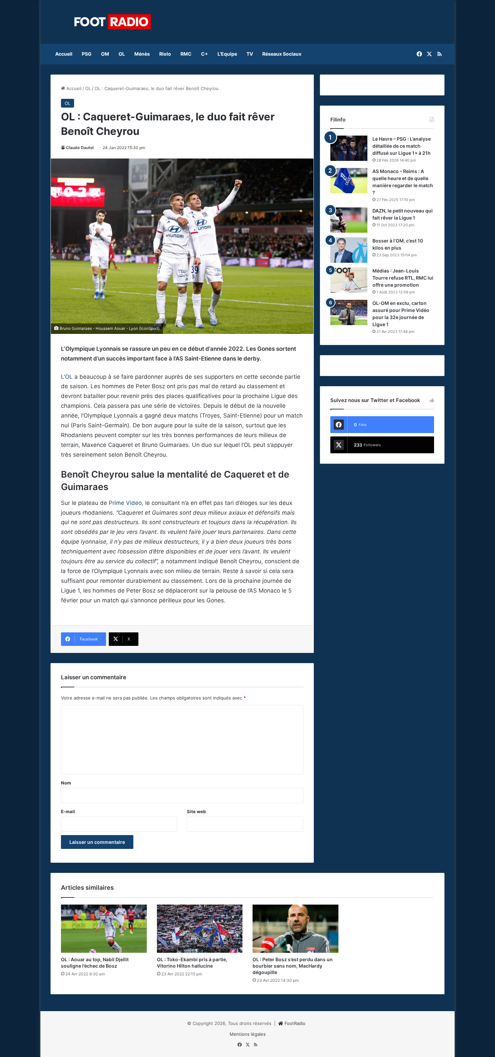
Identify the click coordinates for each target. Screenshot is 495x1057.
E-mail (68, 811)
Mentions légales (248, 1034)
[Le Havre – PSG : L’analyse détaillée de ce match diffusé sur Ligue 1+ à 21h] (348, 148)
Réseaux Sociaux (281, 54)
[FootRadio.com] (113, 22)
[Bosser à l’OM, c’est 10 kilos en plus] (348, 250)
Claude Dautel (80, 147)
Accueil (63, 54)
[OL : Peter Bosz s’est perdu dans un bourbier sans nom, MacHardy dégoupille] (295, 929)
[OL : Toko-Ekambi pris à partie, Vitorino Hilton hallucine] (200, 929)
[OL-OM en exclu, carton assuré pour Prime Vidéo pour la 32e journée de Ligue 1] (348, 312)
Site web (196, 811)
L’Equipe (227, 54)
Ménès (142, 54)
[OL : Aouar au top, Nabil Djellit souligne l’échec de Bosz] (104, 929)
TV (249, 54)
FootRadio (295, 1023)
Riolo (165, 54)
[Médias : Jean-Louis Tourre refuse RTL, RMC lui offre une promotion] (348, 280)
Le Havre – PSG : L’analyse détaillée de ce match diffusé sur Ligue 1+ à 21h (401, 146)
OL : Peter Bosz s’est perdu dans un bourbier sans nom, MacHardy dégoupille (293, 965)
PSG (87, 54)
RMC (186, 54)
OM (105, 54)
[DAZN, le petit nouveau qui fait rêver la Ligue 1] (348, 220)
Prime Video (125, 502)
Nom (66, 782)
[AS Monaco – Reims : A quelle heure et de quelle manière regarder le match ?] (348, 180)
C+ (204, 54)
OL (122, 54)
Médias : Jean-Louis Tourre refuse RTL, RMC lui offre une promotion (402, 278)
